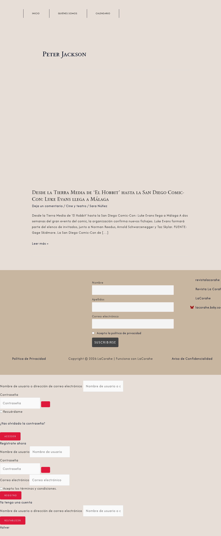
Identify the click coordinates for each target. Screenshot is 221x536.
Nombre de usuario (15, 451)
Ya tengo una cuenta (16, 502)
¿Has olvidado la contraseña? (22, 423)
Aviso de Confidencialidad (192, 358)
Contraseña (9, 394)
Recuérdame (13, 411)
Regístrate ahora (13, 443)
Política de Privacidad (29, 358)
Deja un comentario (47, 206)
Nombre (97, 282)
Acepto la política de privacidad (119, 333)
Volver (4, 527)
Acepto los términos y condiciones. (30, 488)
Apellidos (98, 299)
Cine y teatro (76, 206)
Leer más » (40, 243)
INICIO (36, 13)
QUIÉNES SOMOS (67, 13)
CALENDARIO (103, 13)
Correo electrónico (105, 316)
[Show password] (45, 404)
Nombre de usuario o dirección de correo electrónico (41, 386)
